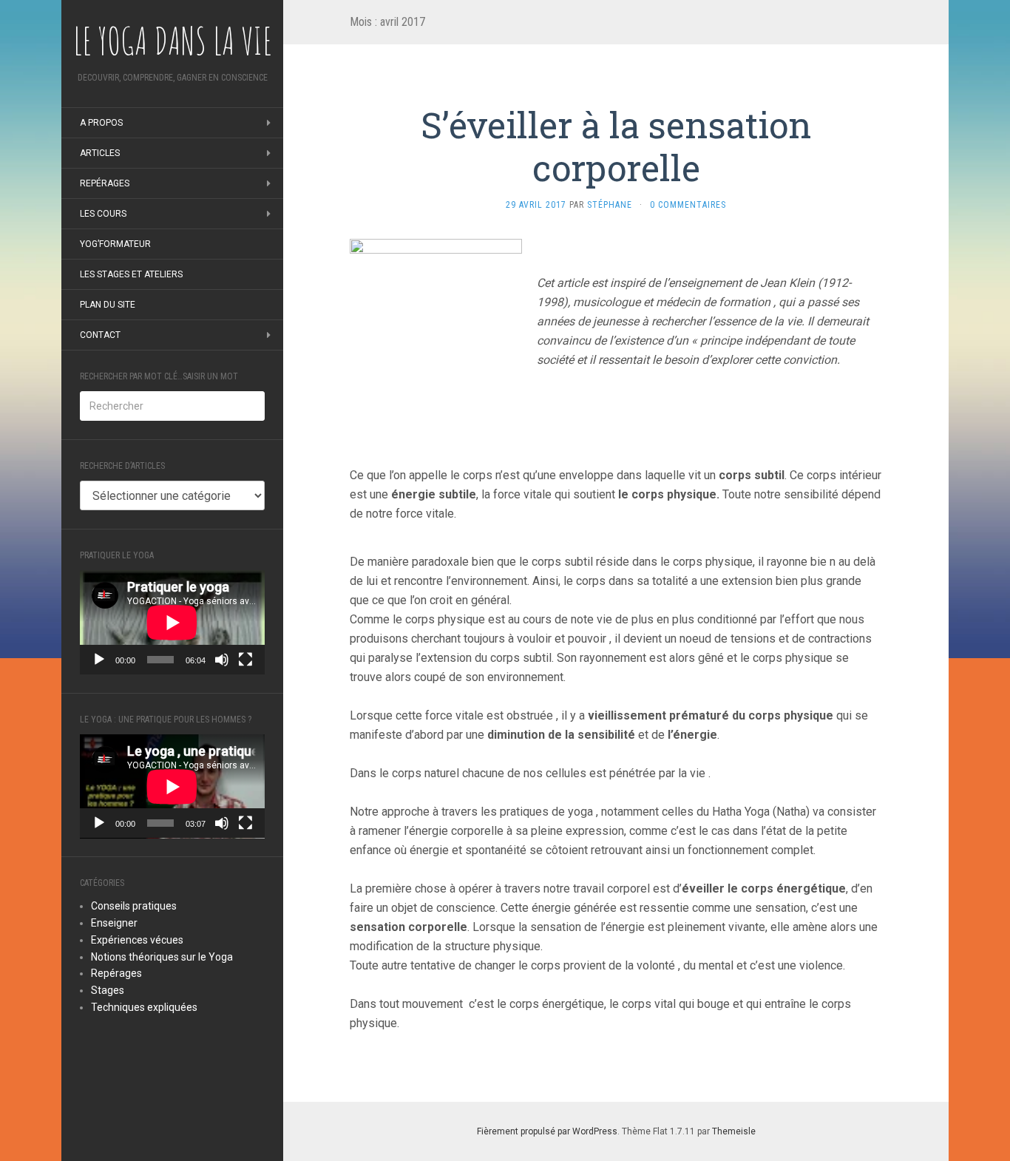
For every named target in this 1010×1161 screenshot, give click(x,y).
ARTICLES (100, 153)
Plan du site (107, 304)
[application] (172, 622)
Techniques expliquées (144, 1007)
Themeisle (734, 1131)
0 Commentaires (688, 205)
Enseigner (114, 923)
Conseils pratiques (134, 906)
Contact (100, 335)
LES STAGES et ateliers (131, 274)
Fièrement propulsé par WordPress (547, 1131)
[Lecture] (99, 659)
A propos (101, 123)
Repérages (104, 183)
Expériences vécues (137, 940)
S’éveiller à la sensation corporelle (616, 146)
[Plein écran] (245, 659)
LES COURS (103, 214)
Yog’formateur (115, 244)
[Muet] (221, 659)
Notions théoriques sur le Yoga (162, 957)
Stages (107, 990)
